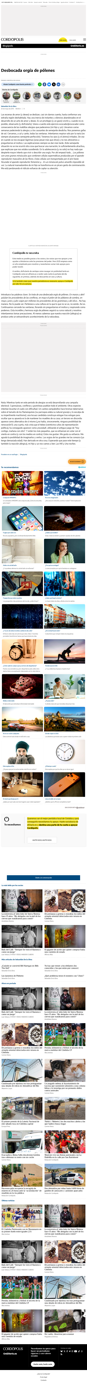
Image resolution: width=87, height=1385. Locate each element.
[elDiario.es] (14, 1353)
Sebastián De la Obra (8, 106)
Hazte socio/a (63, 40)
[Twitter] (54, 84)
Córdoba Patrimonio (80, 2)
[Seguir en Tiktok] (79, 1351)
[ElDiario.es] (77, 46)
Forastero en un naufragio (9, 454)
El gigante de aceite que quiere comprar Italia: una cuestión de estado (65, 950)
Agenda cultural (64, 2)
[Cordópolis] (14, 1348)
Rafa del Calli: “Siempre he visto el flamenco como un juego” (21, 950)
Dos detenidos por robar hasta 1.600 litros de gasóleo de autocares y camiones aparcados (64, 1189)
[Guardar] (63, 84)
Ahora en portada (9, 983)
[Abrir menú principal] (84, 39)
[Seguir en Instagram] (72, 1351)
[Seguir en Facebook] (67, 1351)
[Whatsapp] (40, 84)
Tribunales (45, 2)
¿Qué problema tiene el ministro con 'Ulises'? (64, 976)
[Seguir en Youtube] (75, 1351)
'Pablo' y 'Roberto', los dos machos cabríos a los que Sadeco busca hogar (65, 1122)
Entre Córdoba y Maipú (54, 2)
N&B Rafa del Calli (18, 2)
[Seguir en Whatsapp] (82, 1351)
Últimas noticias (8, 1201)
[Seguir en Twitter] (64, 1351)
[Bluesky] (49, 84)
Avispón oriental (38, 2)
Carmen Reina (49, 921)
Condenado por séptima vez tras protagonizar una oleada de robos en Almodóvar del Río (22, 1084)
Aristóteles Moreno (8, 921)
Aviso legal (43, 1377)
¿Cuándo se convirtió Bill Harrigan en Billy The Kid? (20, 966)
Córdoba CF (72, 2)
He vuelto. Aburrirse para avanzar (59, 1334)
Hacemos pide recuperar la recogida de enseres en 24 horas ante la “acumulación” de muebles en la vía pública (22, 1190)
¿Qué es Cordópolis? (43, 1374)
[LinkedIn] (58, 84)
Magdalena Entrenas (51, 1337)
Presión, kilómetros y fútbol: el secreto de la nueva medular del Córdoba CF (64, 1048)
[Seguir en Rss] (61, 1354)
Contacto (43, 1380)
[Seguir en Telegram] (69, 1351)
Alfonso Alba (49, 954)
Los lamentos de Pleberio (13, 976)
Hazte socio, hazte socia (42, 840)
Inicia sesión (72, 40)
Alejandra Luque (7, 1088)
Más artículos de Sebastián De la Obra (17, 959)
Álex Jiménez (49, 1053)
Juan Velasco (6, 954)
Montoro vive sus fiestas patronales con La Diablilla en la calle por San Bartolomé (63, 1156)
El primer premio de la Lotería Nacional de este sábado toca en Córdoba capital (20, 1122)
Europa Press (6, 1126)
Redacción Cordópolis (51, 1160)
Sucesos (25, 2)
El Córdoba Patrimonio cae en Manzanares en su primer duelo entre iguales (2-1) (21, 1230)
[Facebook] (44, 84)
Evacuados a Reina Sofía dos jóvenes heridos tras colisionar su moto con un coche (21, 1156)
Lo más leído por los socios (12, 885)
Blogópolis (8, 45)
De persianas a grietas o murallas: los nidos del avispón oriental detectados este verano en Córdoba (65, 916)
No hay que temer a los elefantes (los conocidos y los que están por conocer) (62, 966)
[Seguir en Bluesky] (61, 1351)
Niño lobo (30, 2)
